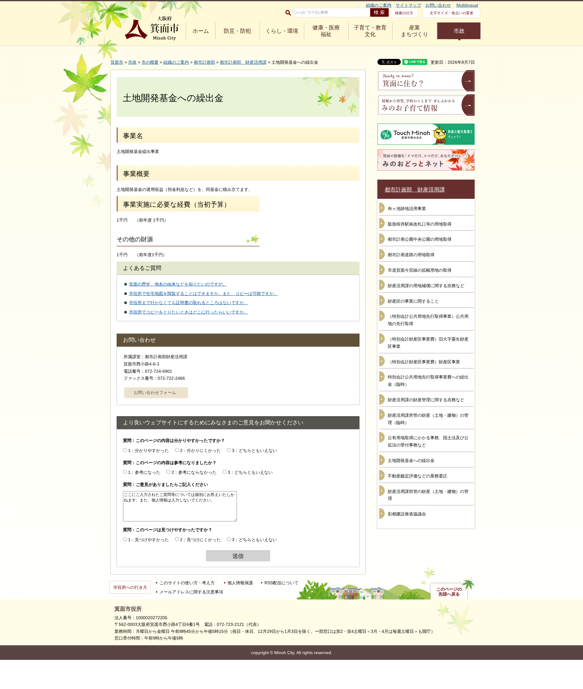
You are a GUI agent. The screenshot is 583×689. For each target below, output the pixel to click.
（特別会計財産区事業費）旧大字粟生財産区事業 (428, 343)
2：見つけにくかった (200, 539)
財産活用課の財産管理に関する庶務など (426, 399)
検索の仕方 (404, 13)
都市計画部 (204, 62)
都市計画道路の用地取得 (411, 254)
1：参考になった (144, 472)
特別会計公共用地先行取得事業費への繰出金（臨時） (428, 381)
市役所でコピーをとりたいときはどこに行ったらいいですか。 (188, 312)
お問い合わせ (438, 5)
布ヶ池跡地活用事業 (407, 208)
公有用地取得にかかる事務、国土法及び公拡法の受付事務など (428, 441)
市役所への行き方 (130, 587)
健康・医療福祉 (326, 31)
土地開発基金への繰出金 (411, 460)
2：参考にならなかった (194, 472)
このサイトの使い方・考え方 (187, 582)
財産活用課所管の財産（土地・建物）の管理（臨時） (428, 419)
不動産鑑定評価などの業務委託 (417, 475)
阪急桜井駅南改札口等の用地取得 (420, 224)
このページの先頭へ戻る (449, 591)
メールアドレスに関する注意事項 (191, 591)
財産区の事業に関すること (413, 301)
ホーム (201, 31)
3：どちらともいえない (254, 450)
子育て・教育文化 (370, 31)
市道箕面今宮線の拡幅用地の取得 (420, 270)
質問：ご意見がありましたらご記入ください (165, 484)
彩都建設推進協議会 (407, 513)
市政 (459, 31)
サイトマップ (408, 5)
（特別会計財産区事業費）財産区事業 (424, 361)
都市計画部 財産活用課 (243, 62)
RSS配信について (281, 582)
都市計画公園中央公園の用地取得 (420, 239)
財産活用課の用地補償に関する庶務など (426, 285)
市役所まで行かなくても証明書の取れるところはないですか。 (188, 302)
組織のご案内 (378, 5)
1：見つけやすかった (148, 539)
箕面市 (117, 62)
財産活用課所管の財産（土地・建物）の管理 (428, 495)
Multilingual (467, 5)
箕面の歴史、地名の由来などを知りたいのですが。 (178, 284)
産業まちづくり (414, 31)
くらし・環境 (281, 31)
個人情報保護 (240, 582)
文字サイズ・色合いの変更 (451, 13)
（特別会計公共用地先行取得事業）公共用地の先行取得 (428, 320)
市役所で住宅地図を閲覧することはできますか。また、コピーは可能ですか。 (203, 293)
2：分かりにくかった (200, 450)
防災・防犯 (237, 31)
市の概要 (150, 62)
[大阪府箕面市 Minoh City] (152, 28)
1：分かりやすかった (148, 450)
